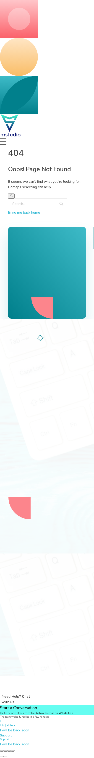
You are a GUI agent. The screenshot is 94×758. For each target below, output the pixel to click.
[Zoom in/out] (13, 751)
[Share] (5, 751)
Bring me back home (24, 212)
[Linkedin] (51, 417)
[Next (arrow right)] (5, 756)
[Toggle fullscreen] (9, 751)
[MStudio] (10, 125)
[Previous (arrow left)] (2, 756)
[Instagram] (38, 417)
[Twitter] (26, 417)
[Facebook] (13, 417)
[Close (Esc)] (2, 751)
